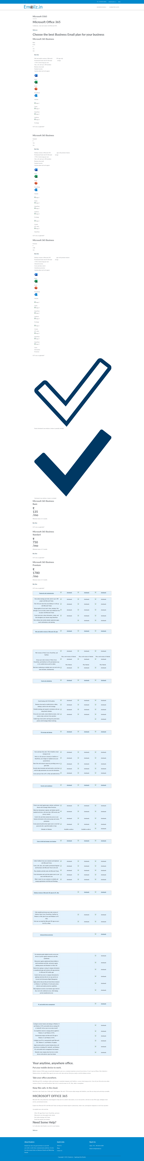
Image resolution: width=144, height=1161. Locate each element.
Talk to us (35, 30)
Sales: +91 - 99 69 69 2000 (97, 1145)
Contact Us (59, 1150)
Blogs (58, 1148)
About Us (59, 1145)
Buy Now (36, 54)
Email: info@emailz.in (95, 1148)
